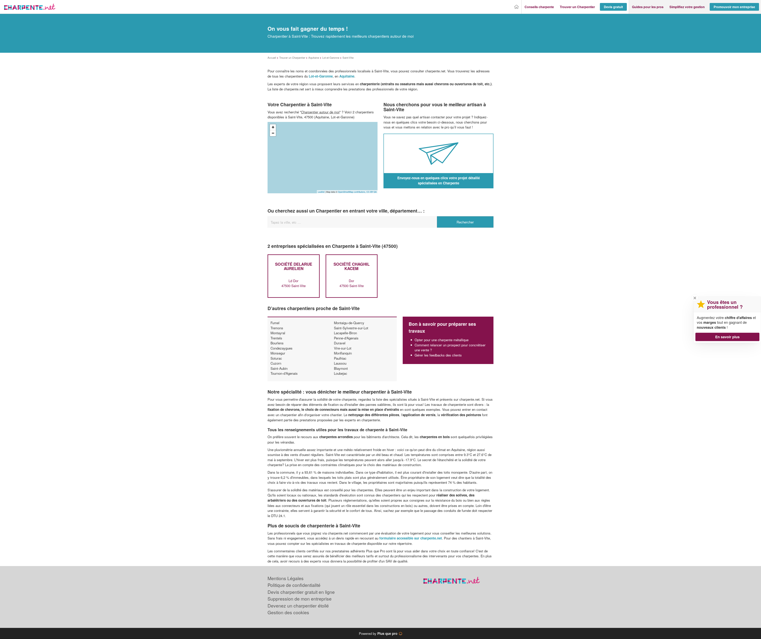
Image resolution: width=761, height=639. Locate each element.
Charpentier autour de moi (320, 111)
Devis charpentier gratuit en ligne (301, 592)
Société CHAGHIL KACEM (352, 266)
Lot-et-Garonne (330, 57)
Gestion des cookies (288, 612)
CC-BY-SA (371, 191)
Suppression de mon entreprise (300, 598)
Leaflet (321, 191)
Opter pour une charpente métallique (441, 339)
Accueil (272, 57)
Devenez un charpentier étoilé (298, 605)
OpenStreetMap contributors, (352, 191)
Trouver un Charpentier (292, 57)
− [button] (273, 133)
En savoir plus (727, 336)
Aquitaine (313, 57)
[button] (539, 7)
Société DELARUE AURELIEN (293, 266)
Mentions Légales (286, 578)
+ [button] (273, 127)
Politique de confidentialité (294, 585)
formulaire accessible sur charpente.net (410, 538)
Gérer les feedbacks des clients (438, 355)
